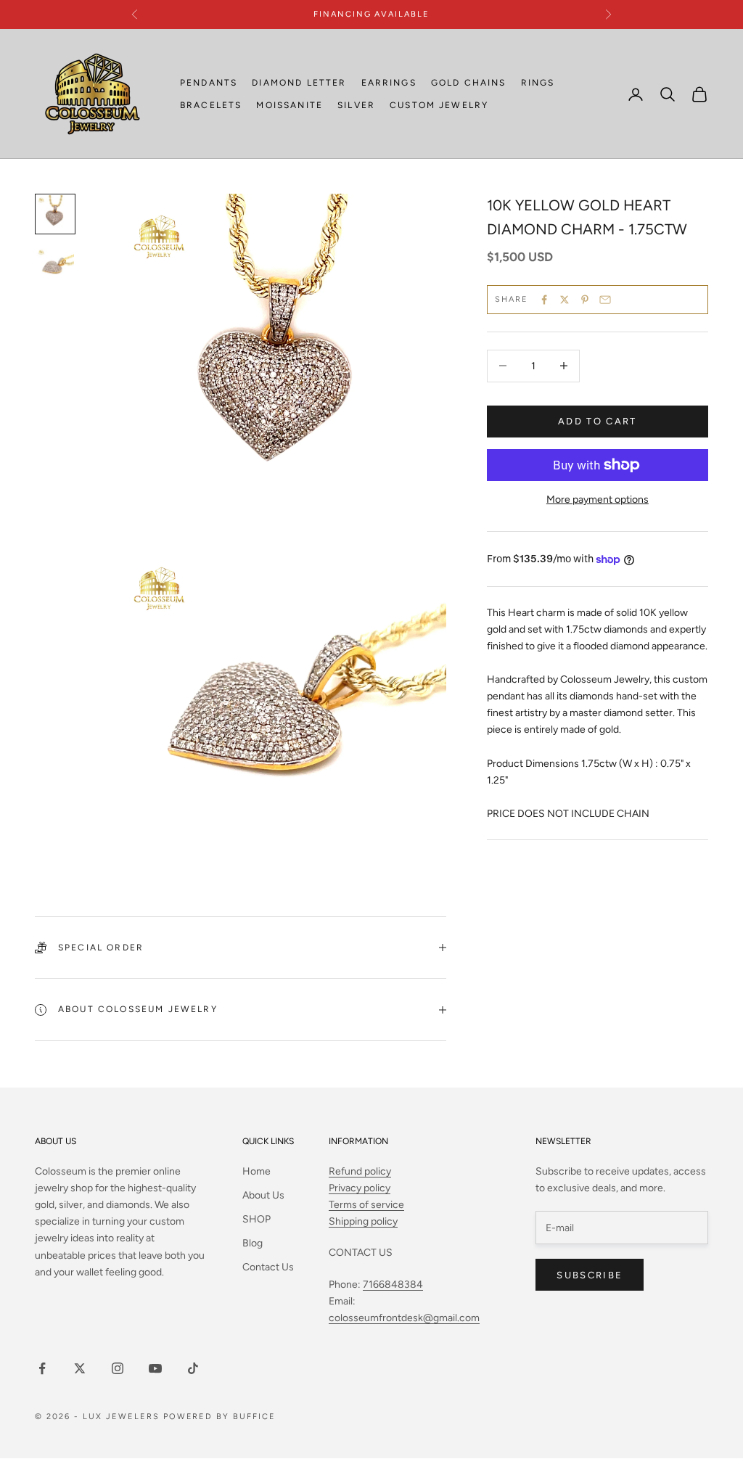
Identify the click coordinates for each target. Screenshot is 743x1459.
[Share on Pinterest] (585, 299)
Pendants (208, 83)
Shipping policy (363, 1221)
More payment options (597, 499)
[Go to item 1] (55, 214)
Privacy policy (359, 1188)
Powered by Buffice (219, 1416)
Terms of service (366, 1205)
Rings (538, 83)
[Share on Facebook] (544, 299)
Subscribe (590, 1275)
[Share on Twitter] (564, 299)
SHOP (256, 1219)
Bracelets (211, 105)
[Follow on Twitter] (80, 1368)
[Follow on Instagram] (117, 1368)
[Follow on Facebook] (42, 1368)
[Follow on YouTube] (155, 1368)
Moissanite (289, 105)
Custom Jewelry (439, 105)
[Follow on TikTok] (193, 1368)
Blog (252, 1243)
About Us (263, 1195)
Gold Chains (468, 83)
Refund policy (360, 1171)
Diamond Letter (299, 83)
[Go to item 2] (55, 266)
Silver (356, 105)
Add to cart (597, 421)
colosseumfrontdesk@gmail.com (404, 1318)
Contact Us (268, 1267)
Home (256, 1171)
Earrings (388, 83)
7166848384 (393, 1284)
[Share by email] (605, 299)
